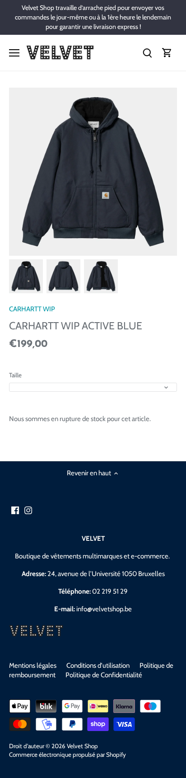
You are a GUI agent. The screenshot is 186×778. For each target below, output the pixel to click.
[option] (26, 276)
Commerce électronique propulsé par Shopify (67, 754)
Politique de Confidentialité (103, 675)
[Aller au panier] (167, 52)
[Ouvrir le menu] (14, 52)
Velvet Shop (82, 746)
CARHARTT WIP (32, 309)
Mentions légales (32, 665)
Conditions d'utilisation (98, 665)
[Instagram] (28, 510)
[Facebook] (15, 510)
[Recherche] (147, 52)
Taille (15, 375)
